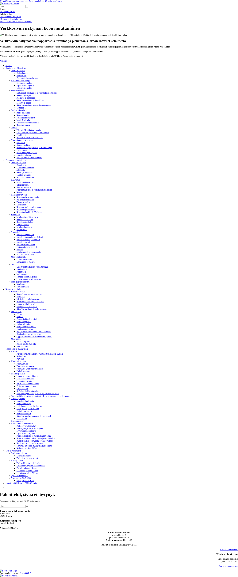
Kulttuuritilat (22, 364)
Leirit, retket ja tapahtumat (28, 408)
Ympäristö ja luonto (25, 234)
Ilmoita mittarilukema (26, 222)
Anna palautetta (23, 113)
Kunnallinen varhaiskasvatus (29, 294)
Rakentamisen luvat (25, 200)
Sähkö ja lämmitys (25, 172)
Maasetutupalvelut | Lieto (27, 470)
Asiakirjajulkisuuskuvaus (27, 78)
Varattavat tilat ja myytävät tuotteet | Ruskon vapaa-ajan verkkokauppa (41, 396)
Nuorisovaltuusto (24, 155)
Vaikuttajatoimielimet (26, 118)
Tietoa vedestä (23, 224)
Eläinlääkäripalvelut (25, 254)
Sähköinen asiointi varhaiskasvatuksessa (34, 105)
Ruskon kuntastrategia (20, 80)
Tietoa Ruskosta (18, 70)
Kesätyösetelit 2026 (25, 480)
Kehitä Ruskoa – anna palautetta (14, 1)
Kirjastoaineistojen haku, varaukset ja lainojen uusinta (40, 354)
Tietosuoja (21, 108)
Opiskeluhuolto (23, 324)
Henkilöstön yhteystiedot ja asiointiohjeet (34, 147)
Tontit (13, 264)
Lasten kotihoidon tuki (26, 304)
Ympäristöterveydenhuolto (28, 239)
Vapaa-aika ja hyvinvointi (17, 349)
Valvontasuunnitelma (26, 244)
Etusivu (9, 65)
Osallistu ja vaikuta (19, 110)
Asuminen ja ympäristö (16, 160)
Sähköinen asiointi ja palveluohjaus (32, 309)
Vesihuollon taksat (24, 227)
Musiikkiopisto (23, 341)
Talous (14, 127)
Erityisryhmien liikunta (26, 386)
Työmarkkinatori (24, 456)
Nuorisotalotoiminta (25, 401)
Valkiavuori (22, 274)
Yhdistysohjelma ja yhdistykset (30, 428)
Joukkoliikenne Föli (25, 177)
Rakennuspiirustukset (26, 209)
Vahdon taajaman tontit (26, 277)
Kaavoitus (15, 180)
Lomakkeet (21, 205)
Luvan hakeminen (24, 259)
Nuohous (21, 284)
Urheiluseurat (22, 388)
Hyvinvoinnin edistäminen (22, 423)
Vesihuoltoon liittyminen (27, 217)
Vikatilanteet (22, 229)
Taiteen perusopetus (25, 366)
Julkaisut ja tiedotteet (26, 98)
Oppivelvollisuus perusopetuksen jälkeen (34, 336)
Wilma (19, 314)
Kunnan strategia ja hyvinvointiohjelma (34, 436)
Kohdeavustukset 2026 (26, 426)
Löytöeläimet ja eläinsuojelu (29, 252)
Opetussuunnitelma (25, 329)
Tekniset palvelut (18, 162)
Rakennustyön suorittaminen (29, 207)
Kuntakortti (21, 75)
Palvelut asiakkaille (25, 219)
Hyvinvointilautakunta (26, 431)
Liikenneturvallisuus (25, 167)
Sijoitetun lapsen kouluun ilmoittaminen (34, 331)
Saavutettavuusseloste (228, 566)
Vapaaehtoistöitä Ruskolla (28, 123)
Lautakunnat (22, 150)
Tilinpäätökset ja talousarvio (29, 130)
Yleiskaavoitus (23, 185)
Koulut (20, 316)
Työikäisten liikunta (25, 378)
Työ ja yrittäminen (13, 451)
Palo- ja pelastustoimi (20, 282)
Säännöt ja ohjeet (24, 95)
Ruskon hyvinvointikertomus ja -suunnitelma (36, 438)
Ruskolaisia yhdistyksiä (27, 152)
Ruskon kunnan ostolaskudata (30, 137)
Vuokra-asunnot (23, 175)
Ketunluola (21, 272)
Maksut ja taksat (24, 103)
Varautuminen (23, 287)
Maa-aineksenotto (18, 257)
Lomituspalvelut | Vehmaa (28, 473)
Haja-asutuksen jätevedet (27, 247)
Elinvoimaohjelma (24, 83)
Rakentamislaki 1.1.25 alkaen (29, 212)
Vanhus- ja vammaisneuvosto (29, 157)
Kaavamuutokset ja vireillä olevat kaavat (34, 190)
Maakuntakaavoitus (25, 182)
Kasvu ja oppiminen (14, 289)
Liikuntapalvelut (18, 374)
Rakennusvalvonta (19, 195)
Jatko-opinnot (22, 346)
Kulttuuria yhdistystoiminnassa (30, 369)
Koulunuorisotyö (24, 403)
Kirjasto (14, 351)
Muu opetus (16, 339)
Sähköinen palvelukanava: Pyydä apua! (34, 416)
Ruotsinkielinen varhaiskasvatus (30, 301)
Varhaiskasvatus (18, 292)
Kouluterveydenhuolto (26, 326)
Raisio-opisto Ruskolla (26, 344)
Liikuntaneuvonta (24, 381)
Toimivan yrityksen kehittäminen (31, 465)
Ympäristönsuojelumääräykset (30, 237)
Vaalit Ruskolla (23, 120)
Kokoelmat (21, 356)
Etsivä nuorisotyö (24, 411)
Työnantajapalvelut (19, 475)
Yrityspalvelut (17, 461)
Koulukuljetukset (24, 321)
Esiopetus (21, 296)
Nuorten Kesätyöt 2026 (21, 478)
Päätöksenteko (17, 90)
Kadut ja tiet (22, 165)
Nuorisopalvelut (18, 398)
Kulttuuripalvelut (18, 361)
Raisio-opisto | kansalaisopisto (30, 443)
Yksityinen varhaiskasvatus (28, 299)
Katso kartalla (23, 73)
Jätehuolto (21, 170)
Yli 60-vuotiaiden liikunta (28, 383)
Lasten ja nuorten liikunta (28, 376)
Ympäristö (15, 232)
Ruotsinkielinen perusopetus (29, 334)
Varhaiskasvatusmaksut (27, 306)
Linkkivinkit (22, 418)
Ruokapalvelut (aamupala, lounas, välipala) (35, 441)
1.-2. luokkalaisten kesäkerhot (29, 406)
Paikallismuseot (23, 371)
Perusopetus (16, 311)
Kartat (19, 192)
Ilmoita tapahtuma (54, 1)
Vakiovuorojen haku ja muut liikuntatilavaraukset (38, 393)
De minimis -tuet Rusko (27, 468)
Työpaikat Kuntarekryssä (27, 458)
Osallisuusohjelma (24, 88)
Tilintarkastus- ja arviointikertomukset (33, 132)
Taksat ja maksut (24, 202)
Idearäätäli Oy (26, 573)
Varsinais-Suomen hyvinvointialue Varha (34, 446)
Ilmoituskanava (23, 125)
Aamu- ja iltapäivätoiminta (28, 319)
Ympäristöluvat (23, 242)
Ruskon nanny (17, 421)
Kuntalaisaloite (23, 115)
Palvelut (20, 359)
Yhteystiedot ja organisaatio (23, 140)
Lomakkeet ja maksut (26, 262)
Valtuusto (21, 142)
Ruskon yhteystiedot (229, 549)
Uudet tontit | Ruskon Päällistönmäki (32, 267)
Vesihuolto (15, 214)
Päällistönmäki (23, 269)
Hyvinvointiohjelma (25, 85)
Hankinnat (21, 135)
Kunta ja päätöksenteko (16, 68)
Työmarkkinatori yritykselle (28, 463)
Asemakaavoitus (24, 187)
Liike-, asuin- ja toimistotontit (29, 279)
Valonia (20, 249)
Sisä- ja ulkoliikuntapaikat (28, 391)
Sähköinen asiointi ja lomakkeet (30, 100)
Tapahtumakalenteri (37, 1)
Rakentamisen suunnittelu (28, 197)
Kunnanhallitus (23, 145)
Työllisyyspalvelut (19, 453)
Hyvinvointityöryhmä (26, 433)
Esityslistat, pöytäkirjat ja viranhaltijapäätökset (36, 93)
